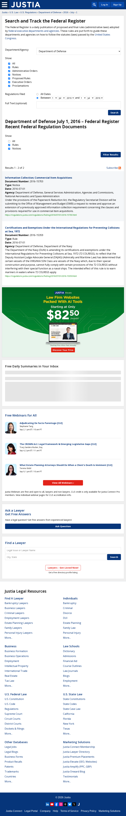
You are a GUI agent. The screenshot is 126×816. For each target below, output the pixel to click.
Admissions (69, 656)
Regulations (11, 709)
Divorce (67, 613)
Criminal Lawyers (14, 613)
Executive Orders (22, 82)
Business (10, 646)
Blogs (66, 676)
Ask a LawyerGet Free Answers (18, 512)
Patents (9, 766)
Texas (66, 728)
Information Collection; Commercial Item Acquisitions (38, 177)
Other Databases (16, 742)
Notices (16, 74)
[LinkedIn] (47, 804)
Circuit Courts (12, 718)
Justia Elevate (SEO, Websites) (80, 761)
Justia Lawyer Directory (76, 751)
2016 (65, 12)
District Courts (13, 723)
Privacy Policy (88, 811)
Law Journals (70, 671)
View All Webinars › (63, 482)
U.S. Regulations (28, 12)
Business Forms (14, 756)
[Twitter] (74, 804)
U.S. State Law (72, 694)
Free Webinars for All (21, 415)
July (72, 12)
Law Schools (71, 646)
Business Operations (17, 656)
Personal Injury (72, 632)
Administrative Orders (24, 71)
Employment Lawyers (17, 618)
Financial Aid (70, 661)
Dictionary (69, 651)
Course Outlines (72, 666)
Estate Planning (72, 623)
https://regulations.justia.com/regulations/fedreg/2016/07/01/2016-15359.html (41, 276)
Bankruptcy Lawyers (16, 603)
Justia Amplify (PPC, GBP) (77, 766)
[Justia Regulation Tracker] (25, 4)
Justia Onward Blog (74, 771)
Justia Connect (14, 811)
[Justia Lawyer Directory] (79, 804)
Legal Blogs (11, 751)
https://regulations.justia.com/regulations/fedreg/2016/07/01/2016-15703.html (41, 214)
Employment (12, 661)
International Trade (16, 671)
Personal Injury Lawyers (18, 632)
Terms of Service (69, 811)
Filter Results (110, 154)
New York (68, 723)
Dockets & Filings (14, 728)
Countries (10, 776)
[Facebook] (56, 804)
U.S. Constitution (14, 699)
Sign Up (117, 4)
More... (8, 637)
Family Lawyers (13, 628)
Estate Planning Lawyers (19, 623)
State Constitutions (74, 699)
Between (46, 97)
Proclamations (20, 85)
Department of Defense (50, 12)
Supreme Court (13, 714)
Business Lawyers (15, 608)
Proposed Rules (21, 78)
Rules (15, 67)
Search (114, 112)
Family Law (69, 628)
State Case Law (71, 709)
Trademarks (12, 771)
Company (45, 811)
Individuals (70, 598)
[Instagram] (61, 804)
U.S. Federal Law (16, 694)
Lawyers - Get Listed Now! (63, 567)
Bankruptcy (69, 603)
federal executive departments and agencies (33, 31)
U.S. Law (14, 12)
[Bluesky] (70, 804)
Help (55, 811)
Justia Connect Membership (79, 747)
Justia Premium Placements (78, 756)
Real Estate (11, 676)
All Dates (46, 94)
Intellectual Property (16, 666)
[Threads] (65, 804)
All (13, 63)
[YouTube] (52, 804)
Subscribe (112, 167)
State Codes (70, 704)
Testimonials (70, 776)
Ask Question (63, 526)
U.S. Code (10, 704)
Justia (5, 12)
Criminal (68, 608)
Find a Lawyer (15, 543)
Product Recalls (13, 761)
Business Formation (16, 651)
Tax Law (9, 680)
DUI (65, 618)
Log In (104, 4)
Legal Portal (31, 811)
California (68, 714)
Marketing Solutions (76, 742)
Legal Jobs (11, 747)
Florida (67, 718)
